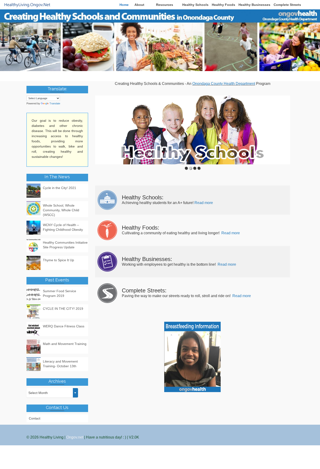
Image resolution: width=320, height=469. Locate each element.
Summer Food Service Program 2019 (59, 293)
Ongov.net (74, 437)
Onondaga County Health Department (223, 84)
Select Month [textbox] (38, 393)
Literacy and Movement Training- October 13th (60, 363)
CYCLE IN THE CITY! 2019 (63, 308)
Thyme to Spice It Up (58, 260)
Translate (54, 103)
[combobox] (52, 392)
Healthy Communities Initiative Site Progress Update (65, 245)
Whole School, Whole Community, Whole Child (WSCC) (61, 210)
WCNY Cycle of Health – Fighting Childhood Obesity (63, 227)
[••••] (192, 129)
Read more (203, 203)
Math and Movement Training (64, 344)
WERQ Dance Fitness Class (63, 326)
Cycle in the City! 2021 (59, 188)
